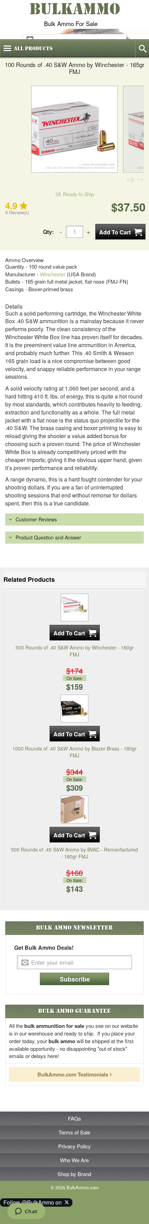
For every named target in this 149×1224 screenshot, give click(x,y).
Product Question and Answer (48, 537)
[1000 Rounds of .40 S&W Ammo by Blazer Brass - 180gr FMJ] (74, 707)
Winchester (52, 274)
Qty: (48, 232)
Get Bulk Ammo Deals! (43, 947)
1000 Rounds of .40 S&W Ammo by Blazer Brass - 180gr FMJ (74, 752)
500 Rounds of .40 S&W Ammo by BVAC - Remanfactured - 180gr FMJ (74, 853)
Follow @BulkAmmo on (33, 1202)
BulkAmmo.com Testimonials (72, 1074)
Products (33, 48)
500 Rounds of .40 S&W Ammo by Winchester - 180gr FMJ (75, 651)
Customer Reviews (36, 519)
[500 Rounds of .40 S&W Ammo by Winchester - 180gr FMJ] (74, 606)
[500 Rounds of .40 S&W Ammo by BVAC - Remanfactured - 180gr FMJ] (74, 808)
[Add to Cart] (120, 232)
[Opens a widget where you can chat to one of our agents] (26, 1212)
